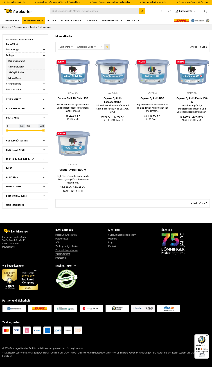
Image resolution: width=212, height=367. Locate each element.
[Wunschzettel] (169, 11)
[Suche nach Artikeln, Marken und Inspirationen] (142, 11)
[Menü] (207, 336)
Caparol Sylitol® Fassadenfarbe (113, 100)
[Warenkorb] (205, 11)
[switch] (202, 355)
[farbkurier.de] (18, 11)
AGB (57, 242)
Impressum (61, 258)
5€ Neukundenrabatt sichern (122, 235)
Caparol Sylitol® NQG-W (72, 169)
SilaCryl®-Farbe (16, 72)
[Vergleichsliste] (162, 11)
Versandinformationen (66, 250)
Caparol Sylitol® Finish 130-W (192, 100)
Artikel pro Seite (85, 47)
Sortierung (65, 47)
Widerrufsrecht (62, 254)
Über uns (112, 238)
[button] (185, 11)
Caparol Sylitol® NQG (152, 98)
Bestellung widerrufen (66, 235)
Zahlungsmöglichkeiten (66, 246)
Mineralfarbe (14, 78)
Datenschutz (61, 238)
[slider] (7, 130)
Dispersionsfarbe (16, 61)
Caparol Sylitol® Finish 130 (73, 98)
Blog (110, 242)
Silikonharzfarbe (16, 66)
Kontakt (112, 246)
